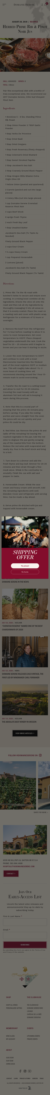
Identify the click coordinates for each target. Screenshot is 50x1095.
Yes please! (25, 566)
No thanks (25, 572)
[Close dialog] (47, 518)
